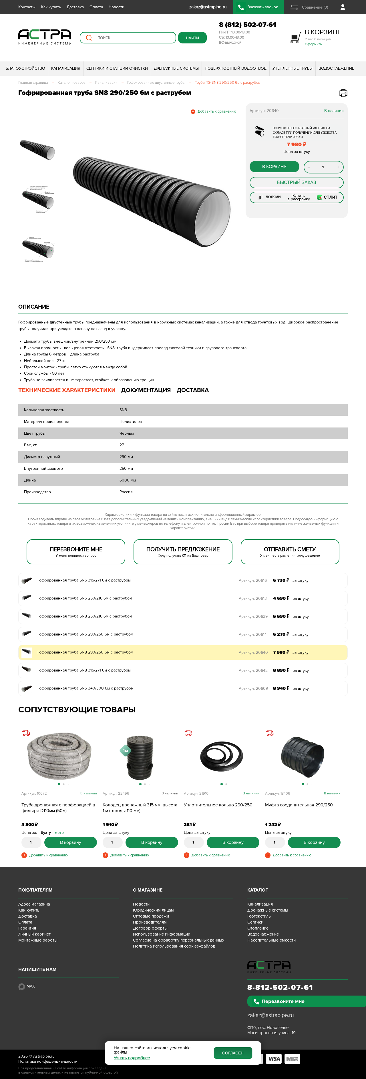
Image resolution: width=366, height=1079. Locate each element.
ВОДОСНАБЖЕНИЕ (336, 68)
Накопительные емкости (271, 940)
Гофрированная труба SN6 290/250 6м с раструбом (85, 634)
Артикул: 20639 (253, 616)
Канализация (260, 904)
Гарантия (27, 928)
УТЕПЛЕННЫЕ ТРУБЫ (292, 68)
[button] (72, 201)
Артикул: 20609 (253, 688)
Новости (116, 7)
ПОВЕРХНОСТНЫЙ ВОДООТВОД (235, 68)
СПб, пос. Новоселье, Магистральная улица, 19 (271, 1030)
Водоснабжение (263, 934)
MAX (31, 986)
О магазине (147, 890)
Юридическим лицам (153, 910)
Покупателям (35, 890)
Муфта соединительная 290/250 (299, 805)
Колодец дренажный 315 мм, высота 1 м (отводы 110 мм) (140, 808)
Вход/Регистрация (344, 7)
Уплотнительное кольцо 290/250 (218, 805)
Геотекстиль (259, 916)
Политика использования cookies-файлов (174, 946)
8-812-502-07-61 (280, 987)
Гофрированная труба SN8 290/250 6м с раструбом (85, 652)
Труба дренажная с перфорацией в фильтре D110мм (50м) (58, 808)
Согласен (233, 1053)
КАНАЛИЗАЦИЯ (65, 68)
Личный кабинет (34, 934)
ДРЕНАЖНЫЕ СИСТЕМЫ (176, 68)
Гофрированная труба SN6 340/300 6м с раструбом (85, 688)
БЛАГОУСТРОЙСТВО (25, 68)
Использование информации (161, 934)
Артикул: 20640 (253, 652)
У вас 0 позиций (323, 37)
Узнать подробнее (132, 1058)
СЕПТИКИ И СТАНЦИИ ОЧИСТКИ (117, 68)
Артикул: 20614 (253, 634)
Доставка (75, 7)
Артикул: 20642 (253, 670)
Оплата (96, 7)
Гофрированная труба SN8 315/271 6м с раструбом (84, 670)
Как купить (51, 7)
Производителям (150, 922)
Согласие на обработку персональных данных (178, 940)
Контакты (26, 7)
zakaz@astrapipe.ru (270, 1015)
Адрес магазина (34, 904)
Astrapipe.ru (44, 1056)
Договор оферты (150, 928)
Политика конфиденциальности (47, 1061)
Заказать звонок (263, 7)
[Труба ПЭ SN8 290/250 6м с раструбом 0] (152, 202)
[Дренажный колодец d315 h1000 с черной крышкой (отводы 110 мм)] (140, 756)
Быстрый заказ (296, 182)
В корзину (274, 166)
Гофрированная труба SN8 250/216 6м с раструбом (84, 616)
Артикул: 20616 (253, 580)
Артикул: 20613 (253, 598)
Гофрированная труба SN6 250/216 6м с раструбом (84, 598)
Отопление (257, 928)
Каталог (257, 890)
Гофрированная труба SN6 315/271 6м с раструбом (84, 580)
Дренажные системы (267, 910)
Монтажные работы (37, 940)
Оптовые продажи (151, 916)
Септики (255, 922)
